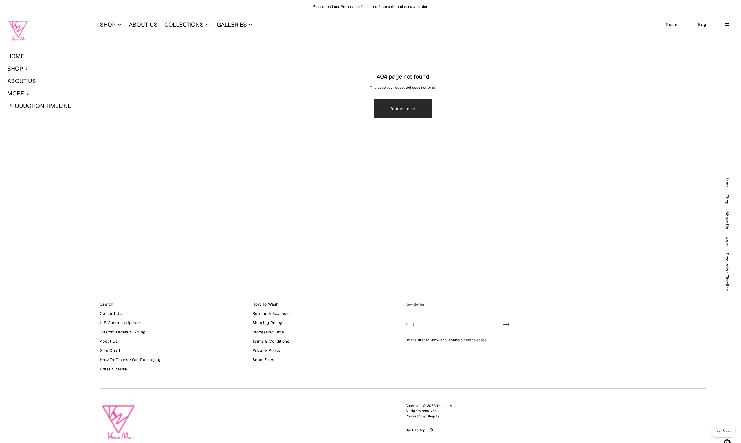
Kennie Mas (446, 405)
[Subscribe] (506, 324)
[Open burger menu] (727, 24)
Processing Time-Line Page (364, 6)
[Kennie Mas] (18, 31)
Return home (402, 108)
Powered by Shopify (422, 416)
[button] (46, 68)
